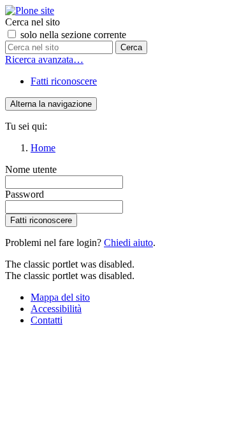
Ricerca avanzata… (44, 59)
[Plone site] (29, 10)
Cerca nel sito (32, 22)
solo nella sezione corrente (73, 34)
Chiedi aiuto (128, 242)
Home (43, 147)
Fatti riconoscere (64, 81)
